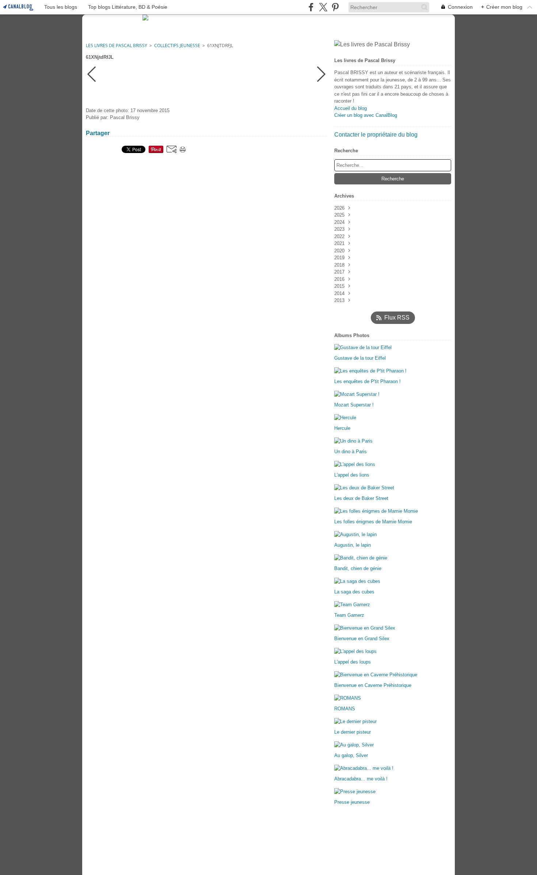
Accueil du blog (350, 108)
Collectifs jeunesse (177, 45)
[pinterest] (335, 7)
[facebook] (311, 7)
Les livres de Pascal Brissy (116, 45)
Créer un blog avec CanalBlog (365, 115)
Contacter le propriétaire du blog (376, 134)
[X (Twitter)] (323, 7)
